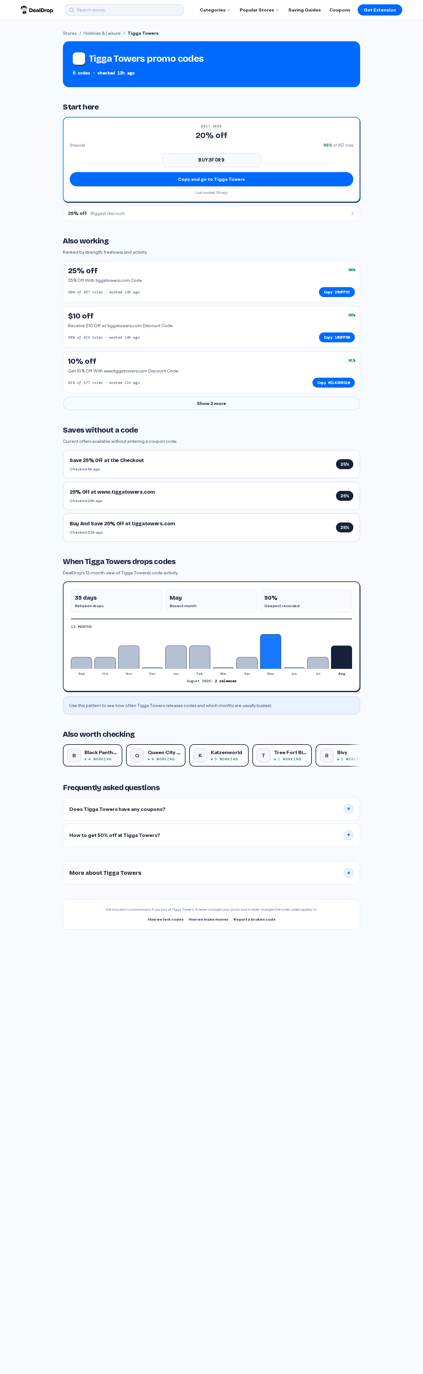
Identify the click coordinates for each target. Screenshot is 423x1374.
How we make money (209, 919)
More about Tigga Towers (210, 873)
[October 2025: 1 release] (105, 663)
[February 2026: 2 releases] (199, 657)
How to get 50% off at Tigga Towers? (210, 835)
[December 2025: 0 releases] (152, 668)
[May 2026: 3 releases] (270, 651)
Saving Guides (304, 10)
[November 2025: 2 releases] (128, 657)
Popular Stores (257, 10)
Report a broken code (254, 919)
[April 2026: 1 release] (246, 663)
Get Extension (380, 10)
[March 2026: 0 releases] (223, 668)
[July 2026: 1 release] (317, 663)
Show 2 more (211, 403)
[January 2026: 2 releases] (175, 657)
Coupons (339, 10)
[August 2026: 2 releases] (341, 657)
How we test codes (166, 919)
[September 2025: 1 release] (81, 663)
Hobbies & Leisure (102, 33)
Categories (212, 10)
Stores (70, 33)
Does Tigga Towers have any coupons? (210, 809)
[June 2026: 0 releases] (294, 668)
